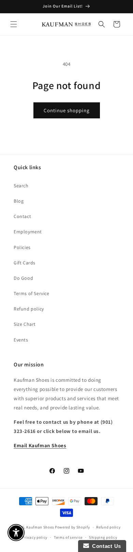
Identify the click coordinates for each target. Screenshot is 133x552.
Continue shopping (67, 110)
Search (21, 186)
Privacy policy (34, 537)
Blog (19, 201)
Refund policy (29, 309)
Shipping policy (103, 537)
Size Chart (25, 324)
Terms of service (68, 537)
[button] (13, 24)
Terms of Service (31, 293)
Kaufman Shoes (40, 527)
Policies (22, 247)
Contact (22, 216)
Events (21, 340)
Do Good (23, 278)
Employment (28, 232)
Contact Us (105, 546)
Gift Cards (24, 263)
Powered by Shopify (72, 527)
